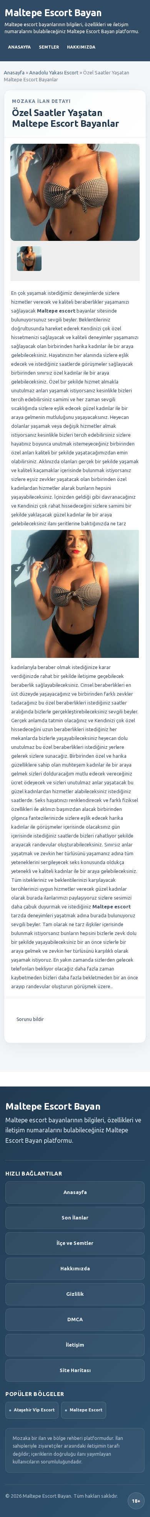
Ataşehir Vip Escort (34, 1410)
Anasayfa (19, 47)
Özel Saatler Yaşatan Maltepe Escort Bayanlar (65, 118)
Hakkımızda (81, 47)
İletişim (75, 1344)
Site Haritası (75, 1370)
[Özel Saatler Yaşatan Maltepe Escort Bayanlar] (75, 192)
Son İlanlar (75, 1217)
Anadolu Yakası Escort (53, 72)
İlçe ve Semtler (75, 1243)
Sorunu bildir (30, 1019)
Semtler (49, 47)
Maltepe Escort (86, 1410)
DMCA (75, 1319)
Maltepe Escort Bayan (53, 12)
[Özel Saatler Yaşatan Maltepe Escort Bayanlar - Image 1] (30, 262)
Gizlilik (75, 1294)
